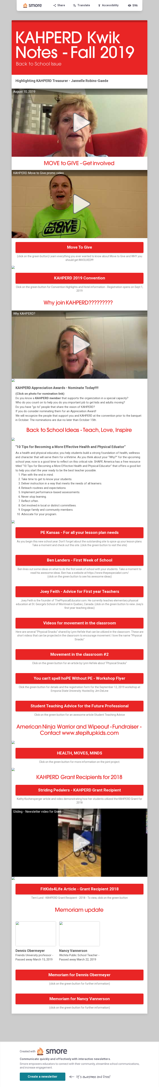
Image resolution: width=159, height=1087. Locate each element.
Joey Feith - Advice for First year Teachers (79, 591)
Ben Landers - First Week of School (79, 560)
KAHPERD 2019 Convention (79, 278)
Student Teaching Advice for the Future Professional (79, 706)
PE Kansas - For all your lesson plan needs (80, 532)
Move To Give (79, 247)
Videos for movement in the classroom (79, 623)
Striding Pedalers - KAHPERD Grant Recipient (79, 790)
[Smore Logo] (32, 5)
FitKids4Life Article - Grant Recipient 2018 (80, 889)
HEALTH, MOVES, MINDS (79, 753)
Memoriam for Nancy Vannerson (79, 998)
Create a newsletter (42, 1076)
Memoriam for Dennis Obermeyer (79, 975)
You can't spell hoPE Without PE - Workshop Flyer (79, 678)
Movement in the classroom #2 (79, 654)
